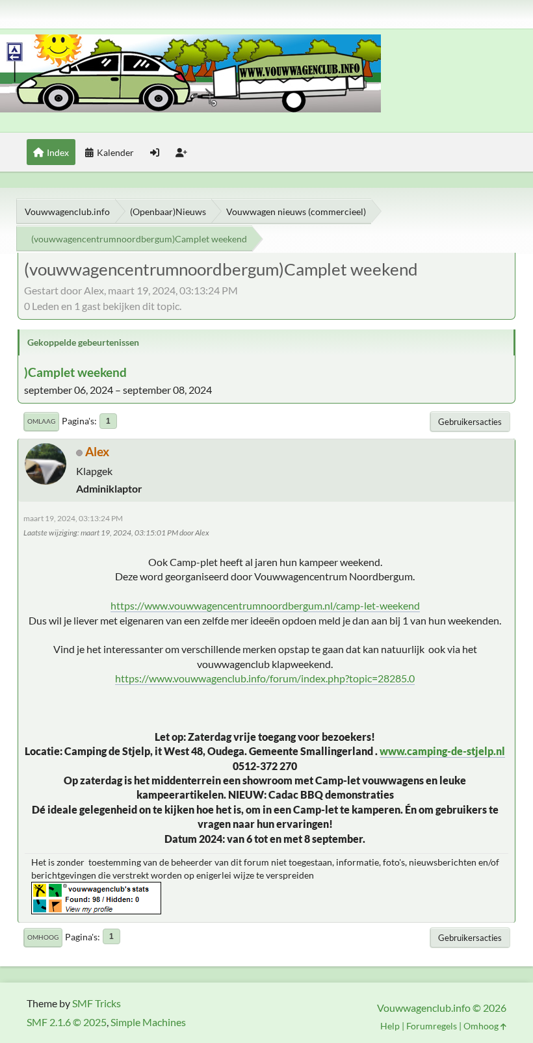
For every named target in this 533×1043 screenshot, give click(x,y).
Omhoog (42, 937)
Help (390, 1025)
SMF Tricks (96, 1003)
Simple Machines (148, 1022)
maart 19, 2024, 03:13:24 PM (73, 518)
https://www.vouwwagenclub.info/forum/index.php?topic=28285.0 (265, 678)
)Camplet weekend (75, 372)
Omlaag (41, 421)
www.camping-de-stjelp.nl (442, 751)
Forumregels (431, 1025)
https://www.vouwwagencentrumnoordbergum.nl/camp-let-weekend (265, 605)
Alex (97, 451)
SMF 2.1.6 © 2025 (67, 1022)
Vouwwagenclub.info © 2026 (441, 1007)
